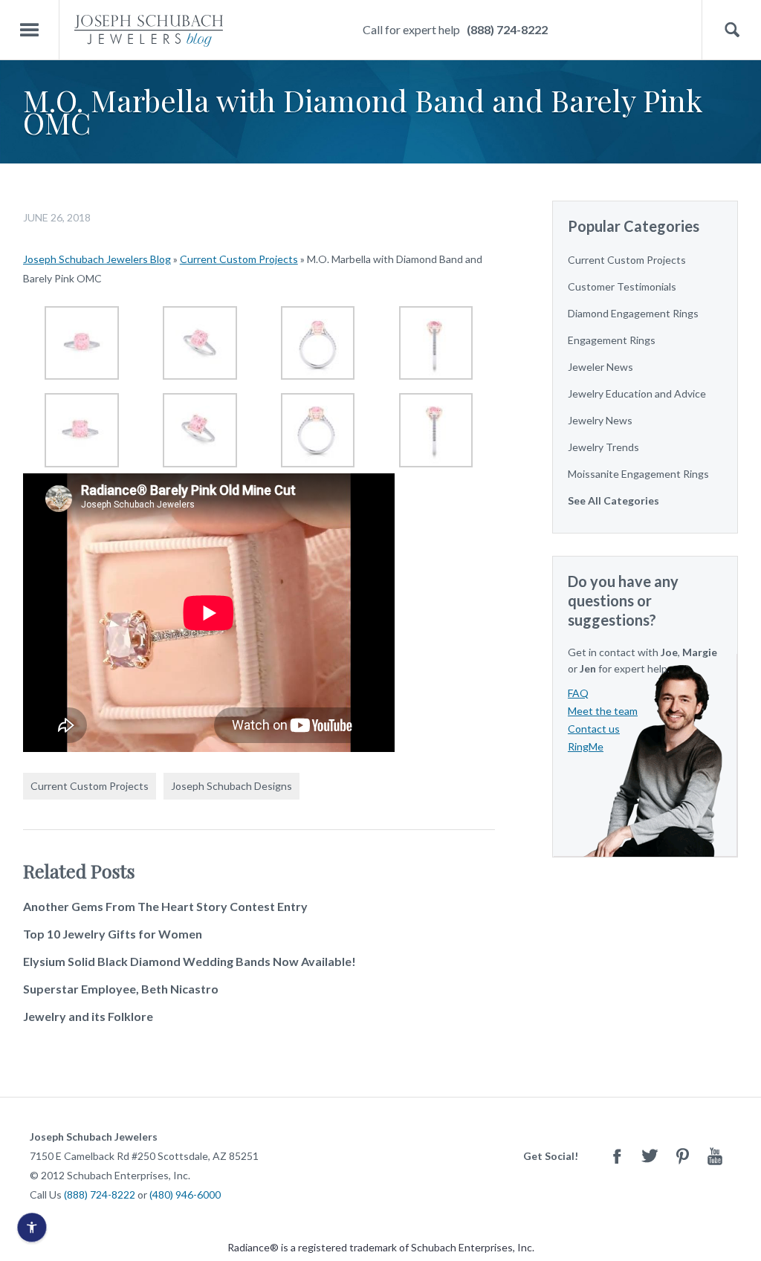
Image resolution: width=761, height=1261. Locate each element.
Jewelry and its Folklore (88, 1016)
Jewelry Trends (603, 447)
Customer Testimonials (622, 286)
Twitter (649, 1156)
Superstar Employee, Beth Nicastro (120, 989)
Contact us (594, 728)
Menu (29, 30)
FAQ (578, 693)
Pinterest (682, 1156)
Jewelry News (600, 420)
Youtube (715, 1156)
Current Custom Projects (239, 259)
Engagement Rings (611, 340)
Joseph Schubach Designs (231, 785)
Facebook (616, 1156)
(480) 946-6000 (185, 1194)
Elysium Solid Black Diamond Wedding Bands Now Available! (189, 961)
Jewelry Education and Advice (637, 393)
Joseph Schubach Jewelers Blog (97, 259)
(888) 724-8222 (507, 29)
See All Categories (613, 500)
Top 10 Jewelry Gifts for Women (112, 934)
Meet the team (603, 710)
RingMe (585, 746)
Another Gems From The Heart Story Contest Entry (165, 906)
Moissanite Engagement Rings (638, 473)
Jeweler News (600, 366)
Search (732, 30)
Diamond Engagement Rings (633, 313)
